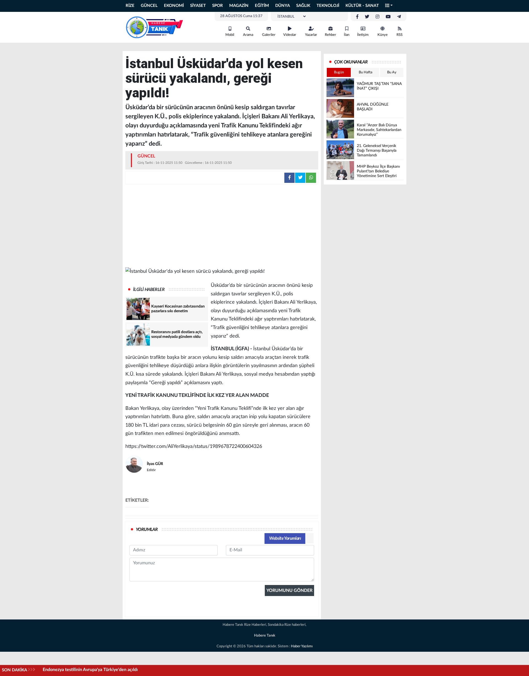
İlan (346, 35)
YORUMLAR (147, 529)
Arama (248, 35)
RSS (399, 35)
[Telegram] (399, 17)
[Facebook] (357, 17)
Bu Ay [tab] (391, 72)
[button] (389, 6)
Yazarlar (311, 35)
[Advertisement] (221, 225)
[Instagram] (377, 17)
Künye (382, 35)
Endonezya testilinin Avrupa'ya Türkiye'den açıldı (90, 669)
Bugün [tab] (339, 72)
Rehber (330, 35)
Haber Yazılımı (302, 646)
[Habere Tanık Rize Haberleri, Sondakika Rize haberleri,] (154, 27)
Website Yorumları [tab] (285, 538)
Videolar (289, 35)
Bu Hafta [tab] (365, 72)
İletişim (363, 35)
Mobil (229, 35)
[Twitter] (367, 17)
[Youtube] (388, 17)
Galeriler (269, 35)
